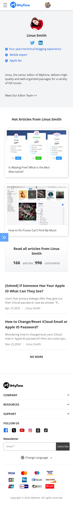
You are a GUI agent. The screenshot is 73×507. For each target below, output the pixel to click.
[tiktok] (45, 430)
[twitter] (14, 430)
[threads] (38, 430)
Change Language (37, 457)
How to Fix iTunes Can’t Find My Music (32, 230)
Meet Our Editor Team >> (21, 95)
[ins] (30, 430)
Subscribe (63, 446)
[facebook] (5, 430)
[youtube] (22, 430)
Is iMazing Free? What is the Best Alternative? (29, 170)
